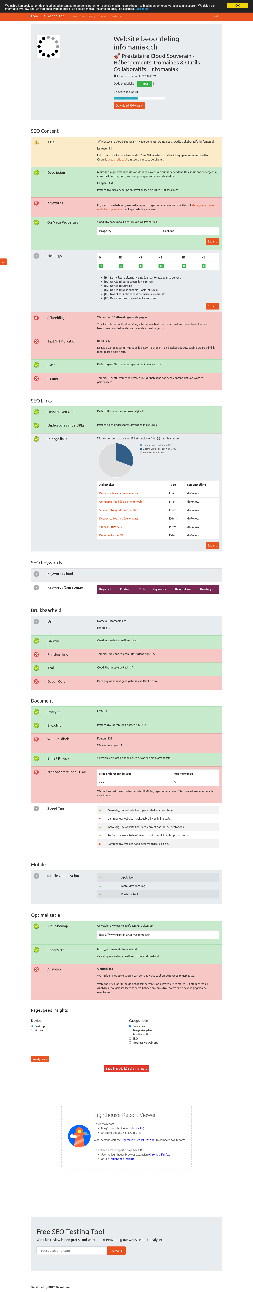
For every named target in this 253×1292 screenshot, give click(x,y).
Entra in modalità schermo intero (126, 1068)
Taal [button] (215, 16)
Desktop (39, 1026)
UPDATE (145, 83)
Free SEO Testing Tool (48, 16)
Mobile (38, 1030)
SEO (135, 1038)
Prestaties (139, 1026)
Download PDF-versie (129, 105)
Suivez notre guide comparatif (118, 510)
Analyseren (40, 1059)
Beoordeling (87, 16)
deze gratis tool (117, 159)
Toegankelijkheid (143, 1030)
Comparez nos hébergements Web (120, 501)
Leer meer (142, 8)
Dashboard (117, 16)
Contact (103, 16)
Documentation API (111, 535)
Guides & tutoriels (110, 526)
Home (73, 16)
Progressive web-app (145, 1042)
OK (237, 5)
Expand (212, 241)
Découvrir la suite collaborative (118, 493)
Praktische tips (142, 1034)
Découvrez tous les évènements (118, 518)
